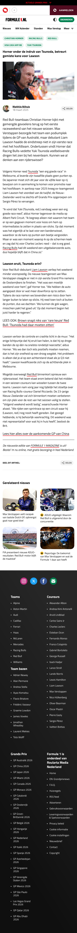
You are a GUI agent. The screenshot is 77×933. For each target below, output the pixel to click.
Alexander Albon (58, 603)
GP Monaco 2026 (22, 790)
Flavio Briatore (20, 698)
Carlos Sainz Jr (56, 621)
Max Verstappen (56, 28)
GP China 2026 (21, 766)
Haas (16, 632)
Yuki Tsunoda (34, 45)
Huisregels (55, 791)
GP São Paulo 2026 (20, 894)
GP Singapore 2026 (20, 870)
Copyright (54, 853)
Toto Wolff (18, 737)
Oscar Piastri (56, 709)
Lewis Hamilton (57, 679)
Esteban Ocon (56, 632)
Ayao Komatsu (20, 693)
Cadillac (17, 621)
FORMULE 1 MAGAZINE (45, 446)
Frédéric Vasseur (22, 704)
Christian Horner (13, 38)
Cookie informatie (58, 829)
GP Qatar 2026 (21, 910)
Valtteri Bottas (57, 727)
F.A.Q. (52, 785)
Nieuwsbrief (55, 841)
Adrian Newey (20, 675)
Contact (53, 847)
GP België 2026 (21, 823)
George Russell (57, 656)
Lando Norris (56, 674)
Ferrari (16, 626)
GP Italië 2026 (20, 847)
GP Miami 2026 (21, 778)
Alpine (16, 603)
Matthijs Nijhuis (21, 107)
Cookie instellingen (59, 835)
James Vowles (20, 716)
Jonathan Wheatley (18, 724)
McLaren (17, 638)
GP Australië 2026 (22, 760)
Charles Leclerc (57, 626)
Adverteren (55, 802)
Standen (38, 28)
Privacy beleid (56, 823)
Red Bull (52, 38)
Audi (15, 615)
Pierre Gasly (55, 715)
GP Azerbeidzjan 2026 (21, 860)
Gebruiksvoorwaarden (61, 808)
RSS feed (54, 796)
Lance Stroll (55, 668)
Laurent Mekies (21, 731)
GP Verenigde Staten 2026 (20, 879)
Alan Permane (20, 681)
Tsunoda (33, 171)
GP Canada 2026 (22, 784)
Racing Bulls (35, 38)
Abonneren (66, 19)
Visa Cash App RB (13, 45)
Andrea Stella (20, 687)
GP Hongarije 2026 (20, 830)
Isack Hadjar (55, 662)
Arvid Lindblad (56, 615)
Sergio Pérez (56, 721)
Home (52, 773)
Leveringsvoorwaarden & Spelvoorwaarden (61, 816)
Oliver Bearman (57, 703)
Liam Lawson (39, 270)
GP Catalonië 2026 (20, 797)
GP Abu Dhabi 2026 (20, 918)
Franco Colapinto (58, 644)
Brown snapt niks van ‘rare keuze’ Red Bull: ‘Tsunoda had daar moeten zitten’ (36, 322)
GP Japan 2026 (21, 772)
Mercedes (18, 644)
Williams (17, 662)
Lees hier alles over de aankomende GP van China (36, 433)
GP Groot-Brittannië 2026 (21, 815)
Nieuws (7, 28)
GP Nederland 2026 (20, 840)
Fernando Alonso (58, 638)
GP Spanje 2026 (21, 853)
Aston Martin (20, 609)
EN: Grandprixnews (59, 779)
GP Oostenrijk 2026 (20, 806)
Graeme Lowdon (21, 710)
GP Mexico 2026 (21, 886)
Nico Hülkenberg (58, 697)
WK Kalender (22, 28)
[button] (63, 10)
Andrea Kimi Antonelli (60, 609)
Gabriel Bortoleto (58, 650)
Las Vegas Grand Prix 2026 (21, 903)
